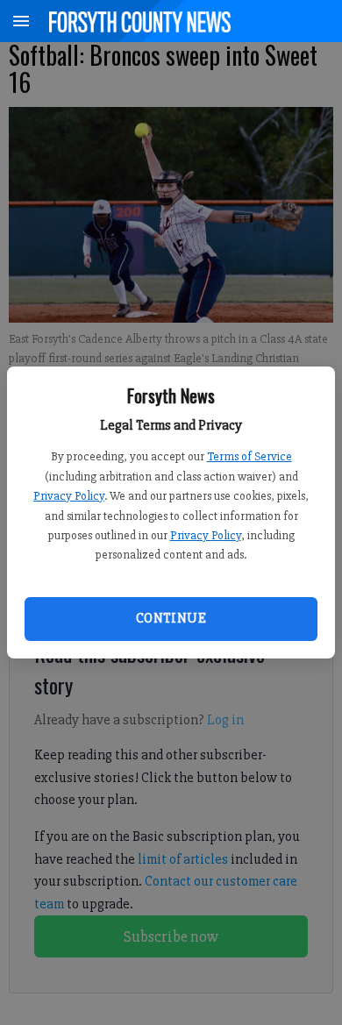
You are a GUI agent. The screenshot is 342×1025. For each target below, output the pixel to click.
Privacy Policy (68, 495)
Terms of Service (249, 456)
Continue (171, 618)
